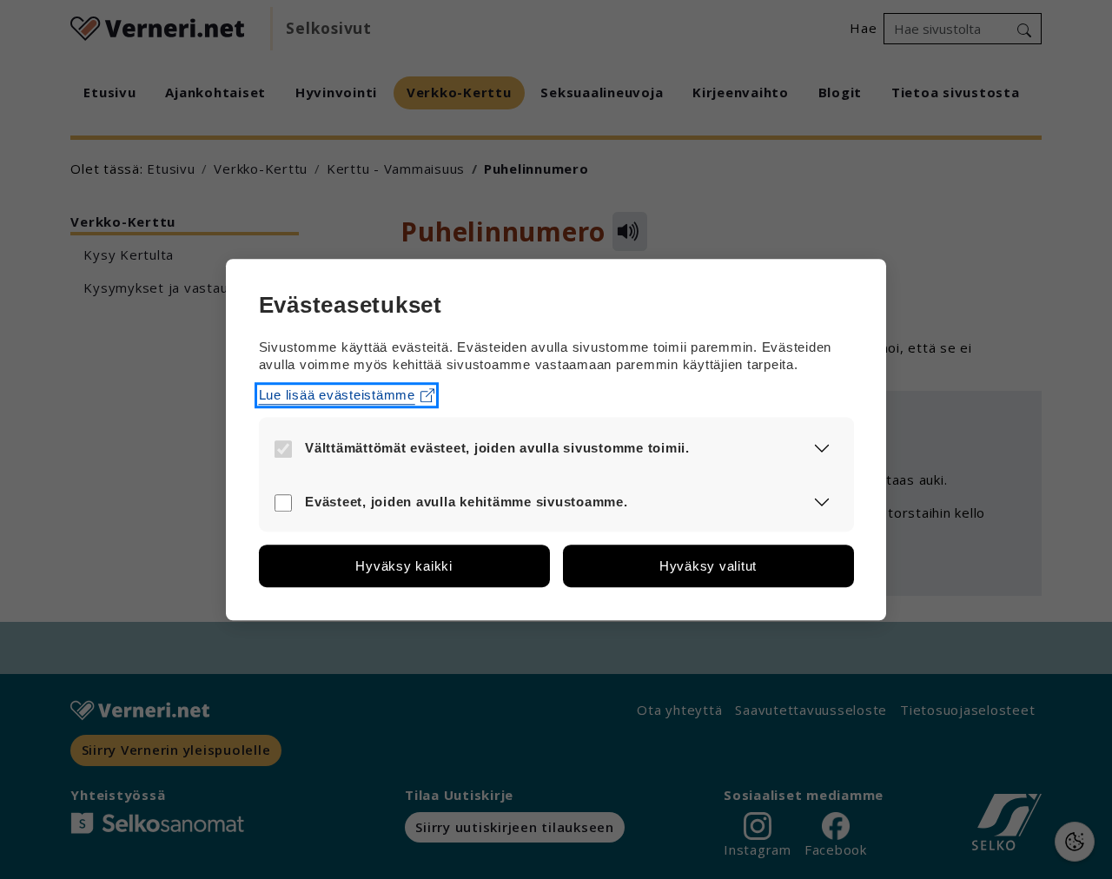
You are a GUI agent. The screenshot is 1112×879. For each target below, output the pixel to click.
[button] (822, 447)
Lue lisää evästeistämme (337, 394)
